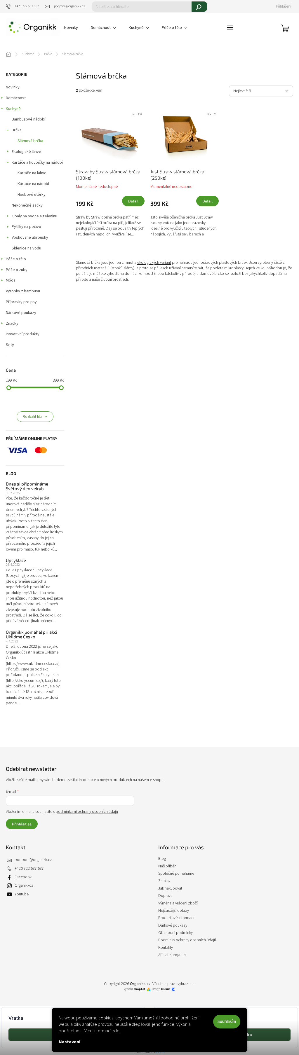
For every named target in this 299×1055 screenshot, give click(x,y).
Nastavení (69, 1042)
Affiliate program (172, 955)
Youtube (22, 894)
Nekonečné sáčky (27, 205)
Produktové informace (176, 918)
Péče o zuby (16, 270)
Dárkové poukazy (21, 313)
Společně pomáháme (176, 873)
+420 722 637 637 (29, 868)
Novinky (13, 87)
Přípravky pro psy (21, 302)
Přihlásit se (22, 824)
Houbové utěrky (32, 195)
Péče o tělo (16, 259)
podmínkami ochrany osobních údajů (87, 812)
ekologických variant (154, 263)
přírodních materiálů (92, 268)
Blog (162, 859)
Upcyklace (16, 560)
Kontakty (165, 948)
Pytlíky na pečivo (26, 227)
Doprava (165, 896)
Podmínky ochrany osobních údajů (187, 940)
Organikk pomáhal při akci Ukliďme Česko (31, 634)
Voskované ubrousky (30, 237)
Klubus (165, 989)
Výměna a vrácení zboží (178, 903)
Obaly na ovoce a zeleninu (34, 216)
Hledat (199, 6)
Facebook (23, 877)
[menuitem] (71, 28)
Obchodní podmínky (175, 933)
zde (115, 1031)
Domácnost (16, 98)
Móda (10, 280)
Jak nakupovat (170, 888)
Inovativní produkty (22, 334)
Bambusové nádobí (28, 119)
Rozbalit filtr (32, 416)
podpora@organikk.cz (33, 860)
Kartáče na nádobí (33, 184)
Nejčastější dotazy (173, 910)
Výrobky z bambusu (23, 291)
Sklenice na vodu (26, 248)
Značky (12, 323)
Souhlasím (227, 1022)
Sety (10, 345)
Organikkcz (24, 885)
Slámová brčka (30, 141)
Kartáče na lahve (32, 173)
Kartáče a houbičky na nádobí (37, 162)
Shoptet (139, 989)
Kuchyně (13, 109)
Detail (133, 201)
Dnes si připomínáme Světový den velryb (27, 486)
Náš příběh (167, 866)
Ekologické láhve (26, 152)
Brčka (17, 130)
